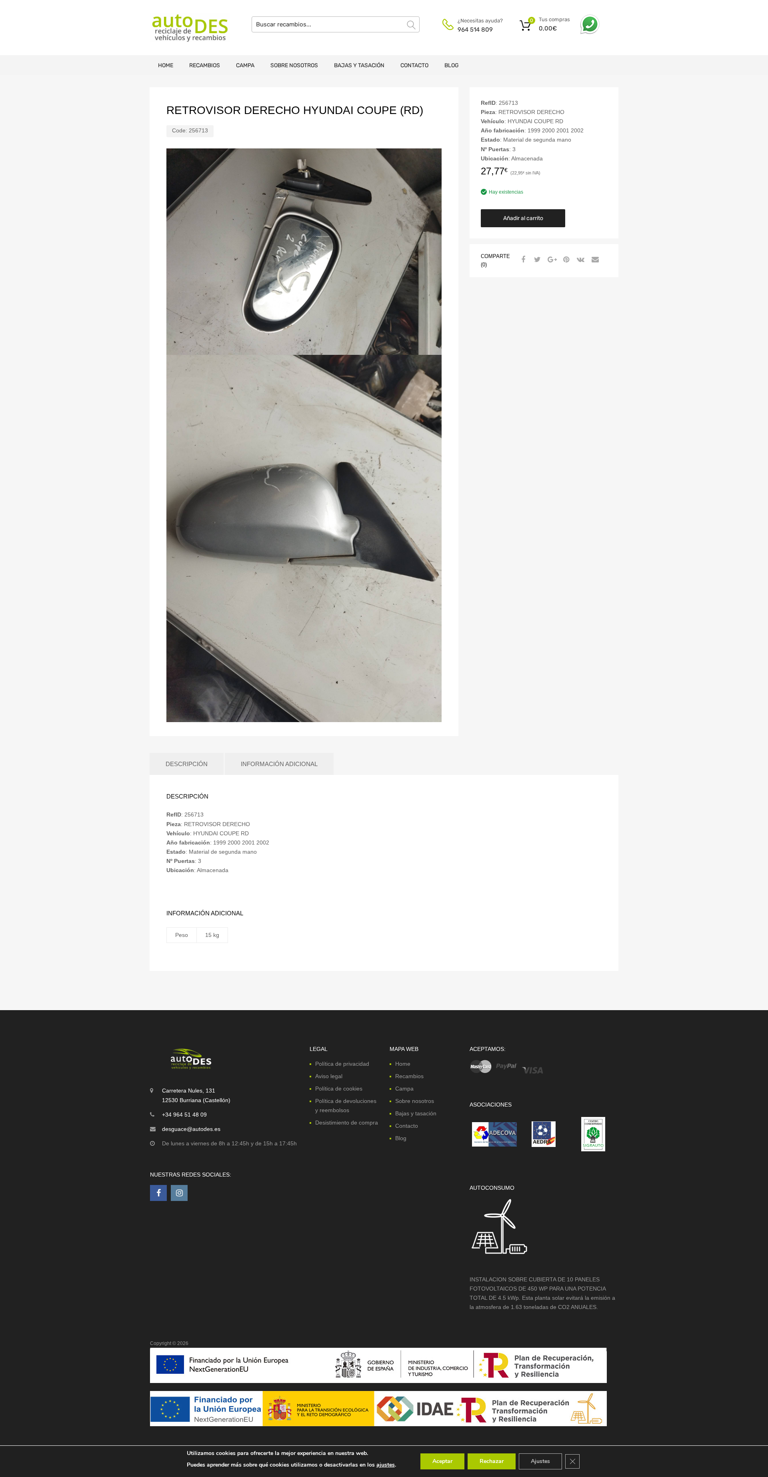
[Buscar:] (336, 24)
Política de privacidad (342, 1064)
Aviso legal (328, 1076)
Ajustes (540, 1461)
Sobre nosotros (294, 65)
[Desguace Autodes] (184, 27)
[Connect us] (158, 1193)
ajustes (385, 1465)
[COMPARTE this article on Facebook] (522, 259)
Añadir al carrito (523, 218)
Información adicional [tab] (279, 764)
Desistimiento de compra (346, 1122)
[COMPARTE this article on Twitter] (536, 259)
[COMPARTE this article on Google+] (551, 259)
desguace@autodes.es (191, 1129)
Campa (245, 65)
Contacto (414, 65)
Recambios (204, 65)
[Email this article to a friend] (594, 259)
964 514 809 (475, 29)
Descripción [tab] (187, 764)
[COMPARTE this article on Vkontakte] (579, 259)
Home (165, 65)
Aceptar (442, 1461)
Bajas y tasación (359, 65)
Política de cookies (338, 1088)
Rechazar (492, 1461)
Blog (451, 65)
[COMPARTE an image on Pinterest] (565, 259)
